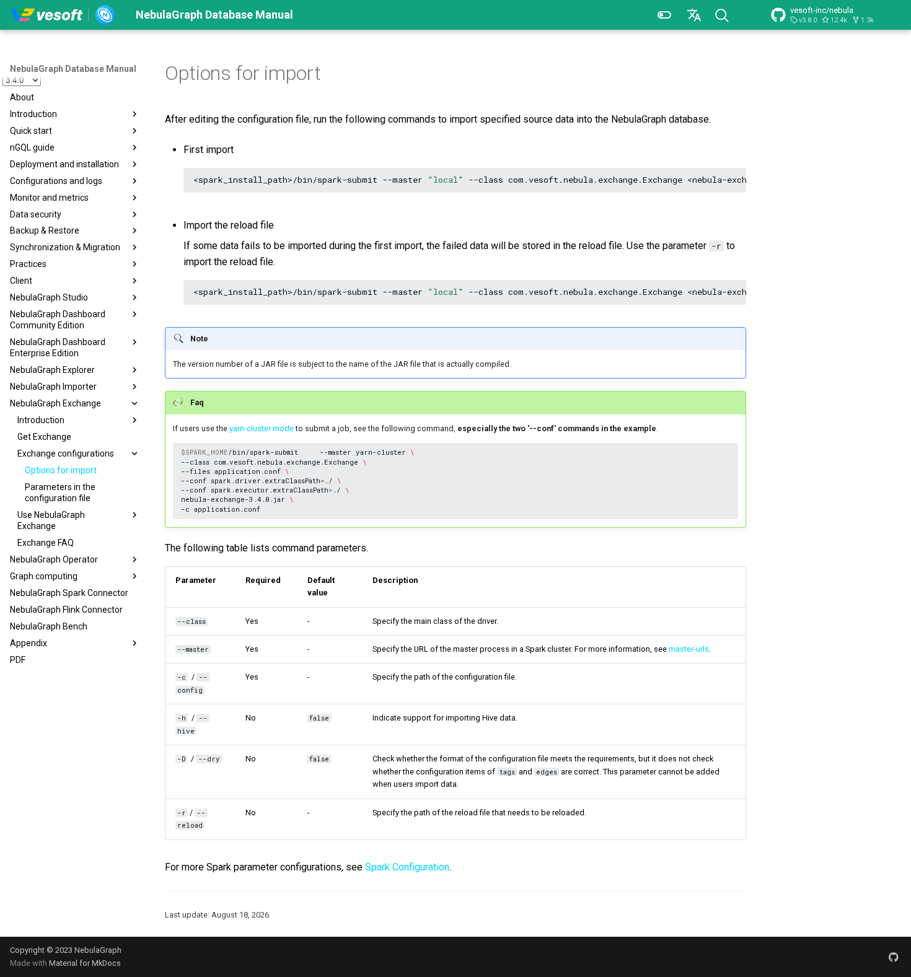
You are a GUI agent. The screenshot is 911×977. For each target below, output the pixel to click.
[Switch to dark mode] (664, 14)
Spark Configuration (407, 867)
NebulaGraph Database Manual (73, 69)
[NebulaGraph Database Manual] (63, 14)
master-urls (689, 649)
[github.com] (894, 956)
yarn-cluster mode (261, 428)
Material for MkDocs (85, 963)
